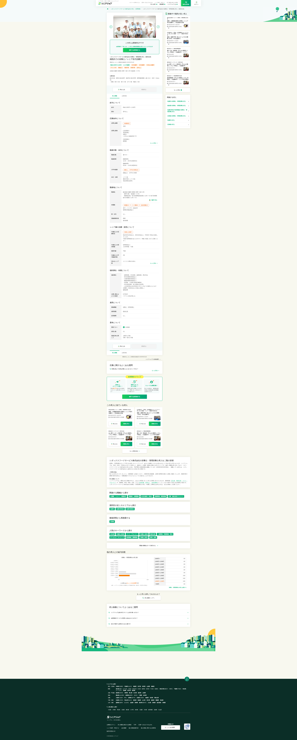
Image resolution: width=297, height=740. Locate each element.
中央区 (152, 688)
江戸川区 (125, 688)
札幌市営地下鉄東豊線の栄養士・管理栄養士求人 (177, 110)
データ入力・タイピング (117, 537)
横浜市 (166, 688)
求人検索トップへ (150, 598)
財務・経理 (153, 537)
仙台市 (129, 686)
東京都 (117, 688)
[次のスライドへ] (158, 27)
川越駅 (141, 709)
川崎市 (170, 688)
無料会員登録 (186, 4)
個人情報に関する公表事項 (148, 728)
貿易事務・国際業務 (132, 537)
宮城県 (126, 686)
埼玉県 (184, 688)
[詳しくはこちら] (120, 417)
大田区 (129, 688)
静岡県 (127, 695)
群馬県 (133, 690)
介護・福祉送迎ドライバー (175, 496)
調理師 (125, 141)
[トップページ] (107, 8)
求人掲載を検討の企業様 (172, 2)
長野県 (126, 692)
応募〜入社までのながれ (147, 2)
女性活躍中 (155, 482)
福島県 (152, 686)
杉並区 (139, 688)
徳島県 (152, 700)
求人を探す (153, 4)
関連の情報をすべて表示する (147, 545)
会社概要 (123, 728)
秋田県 (143, 686)
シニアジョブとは (172, 4)
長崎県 (136, 702)
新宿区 (147, 688)
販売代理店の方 (111, 731)
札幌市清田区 (130, 509)
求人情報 (114, 96)
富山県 (130, 692)
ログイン (196, 4)
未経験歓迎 (126, 123)
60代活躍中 (142, 65)
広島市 (121, 700)
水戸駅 (132, 709)
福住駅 (133, 71)
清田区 (120, 71)
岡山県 (126, 700)
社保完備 (141, 482)
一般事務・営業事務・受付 (165, 534)
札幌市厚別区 (120, 509)
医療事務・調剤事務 (160, 496)
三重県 (140, 695)
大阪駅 (123, 709)
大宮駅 (109, 709)
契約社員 (125, 311)
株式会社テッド (112, 431)
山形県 (148, 686)
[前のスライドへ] (111, 27)
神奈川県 (162, 688)
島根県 (139, 700)
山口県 (143, 700)
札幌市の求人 (171, 120)
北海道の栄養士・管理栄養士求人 (176, 116)
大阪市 (121, 697)
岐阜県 (145, 695)
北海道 (112, 71)
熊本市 (144, 702)
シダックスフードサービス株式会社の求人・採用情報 (125, 9)
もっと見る (153, 143)
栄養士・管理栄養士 (128, 307)
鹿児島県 (159, 702)
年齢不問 (126, 67)
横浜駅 (127, 709)
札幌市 (116, 71)
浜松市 (135, 695)
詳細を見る (126, 423)
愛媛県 (157, 700)
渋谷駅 (145, 709)
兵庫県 (129, 697)
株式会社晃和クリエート (114, 409)
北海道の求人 (171, 124)
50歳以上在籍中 (128, 232)
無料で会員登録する (134, 50)
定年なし (139, 67)
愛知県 (117, 695)
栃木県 (129, 690)
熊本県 (140, 702)
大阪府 (117, 697)
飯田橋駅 (150, 709)
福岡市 (121, 702)
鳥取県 (134, 700)
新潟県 (117, 692)
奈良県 (151, 697)
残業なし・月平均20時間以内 (131, 170)
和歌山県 (156, 697)
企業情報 (124, 96)
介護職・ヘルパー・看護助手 (118, 496)
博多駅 (118, 709)
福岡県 (117, 702)
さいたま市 (118, 690)
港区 (121, 688)
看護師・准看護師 (134, 496)
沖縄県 (164, 702)
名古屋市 (122, 695)
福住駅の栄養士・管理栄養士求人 (176, 105)
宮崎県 (154, 702)
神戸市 (133, 697)
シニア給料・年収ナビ (160, 2)
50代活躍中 (134, 65)
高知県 (161, 700)
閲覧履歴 (162, 4)
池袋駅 (155, 709)
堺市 (125, 697)
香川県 (148, 700)
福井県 (139, 692)
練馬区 (143, 688)
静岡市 (131, 695)
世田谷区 (134, 688)
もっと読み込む (134, 451)
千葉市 (179, 688)
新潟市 (121, 692)
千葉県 (175, 688)
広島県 (117, 700)
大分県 (149, 702)
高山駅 (160, 709)
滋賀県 (147, 697)
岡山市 (129, 700)
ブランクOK (113, 67)
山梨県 (144, 692)
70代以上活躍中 (150, 65)
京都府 (138, 697)
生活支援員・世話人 (146, 496)
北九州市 (126, 702)
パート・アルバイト (132, 534)
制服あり (120, 67)
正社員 (173, 480)
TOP (135, 724)
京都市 (142, 697)
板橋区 (156, 688)
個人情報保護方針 (134, 728)
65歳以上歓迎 (144, 534)
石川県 (135, 692)
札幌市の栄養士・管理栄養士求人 (176, 101)
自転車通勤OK (144, 205)
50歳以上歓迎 (120, 534)
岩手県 (139, 686)
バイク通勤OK (134, 205)
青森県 (134, 686)
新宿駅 (136, 709)
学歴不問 (133, 67)
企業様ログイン (111, 724)
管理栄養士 (126, 132)
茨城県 (124, 690)
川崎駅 (114, 709)
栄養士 (125, 134)
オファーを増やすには (135, 2)
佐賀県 (131, 702)
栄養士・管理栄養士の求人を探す (177, 587)
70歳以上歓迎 (144, 537)
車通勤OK (126, 205)
